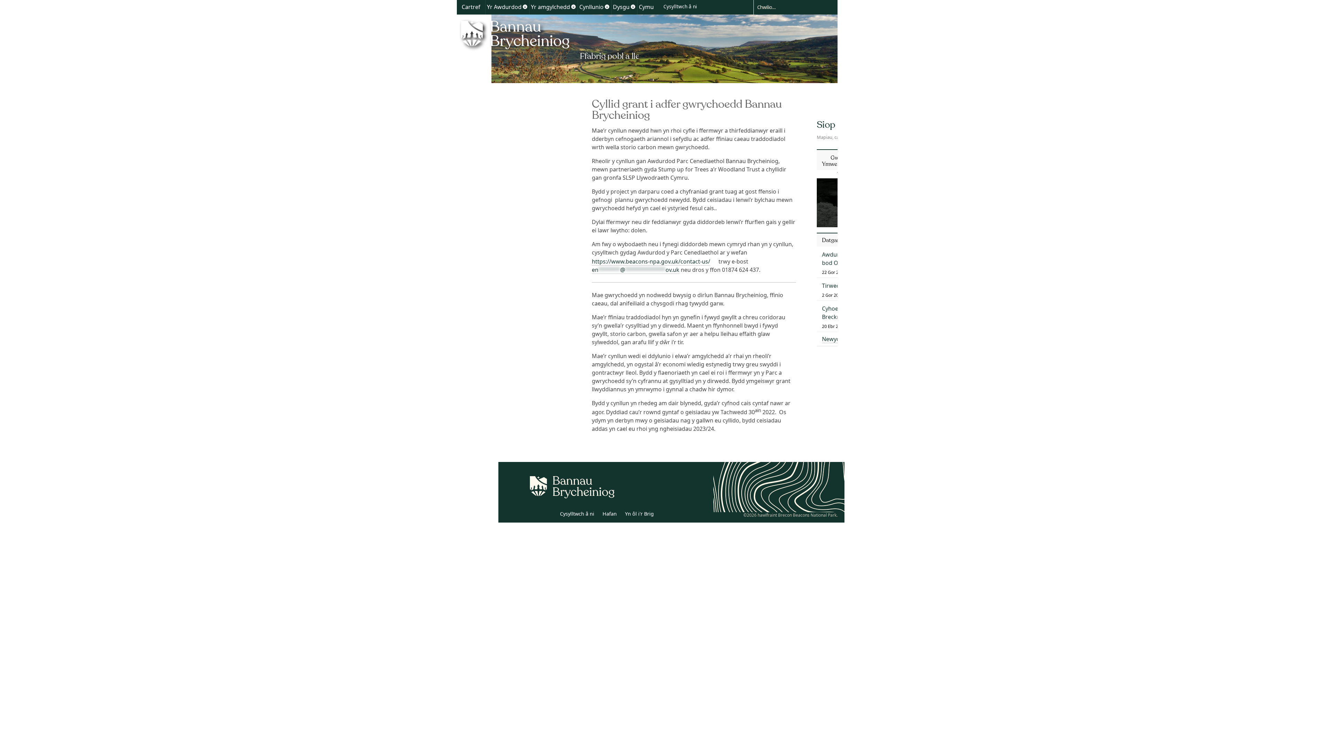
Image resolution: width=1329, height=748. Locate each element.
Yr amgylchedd (550, 7)
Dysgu (621, 7)
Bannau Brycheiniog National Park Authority (548, 39)
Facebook (549, 515)
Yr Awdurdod (504, 7)
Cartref (471, 7)
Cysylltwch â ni (680, 6)
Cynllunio (591, 7)
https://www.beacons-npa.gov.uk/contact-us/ (651, 261)
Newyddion (837, 339)
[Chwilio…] (790, 7)
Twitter (534, 515)
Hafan (610, 513)
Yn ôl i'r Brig (639, 513)
